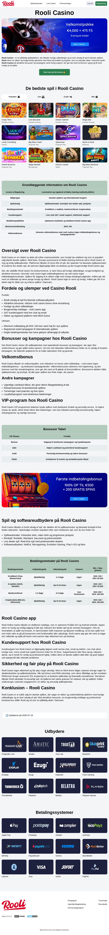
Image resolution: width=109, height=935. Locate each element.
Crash (66, 97)
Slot (93, 97)
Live (39, 97)
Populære (13, 97)
